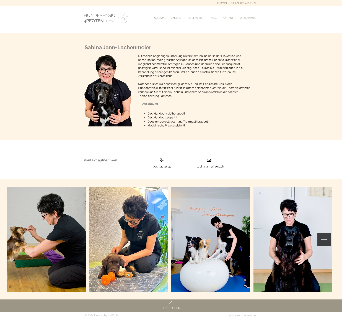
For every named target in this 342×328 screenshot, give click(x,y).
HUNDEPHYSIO (99, 15)
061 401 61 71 (248, 2)
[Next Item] (324, 239)
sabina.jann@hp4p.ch (210, 166)
